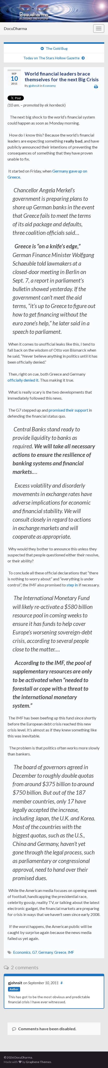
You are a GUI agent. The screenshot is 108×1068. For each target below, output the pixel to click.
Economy (49, 86)
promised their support (68, 410)
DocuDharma (15, 28)
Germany (45, 952)
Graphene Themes (38, 1062)
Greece (60, 952)
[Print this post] (96, 86)
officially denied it (23, 380)
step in (72, 584)
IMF (71, 952)
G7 (34, 952)
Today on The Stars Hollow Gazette (51, 58)
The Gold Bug (57, 48)
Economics (22, 952)
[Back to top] (96, 1056)
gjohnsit (34, 86)
